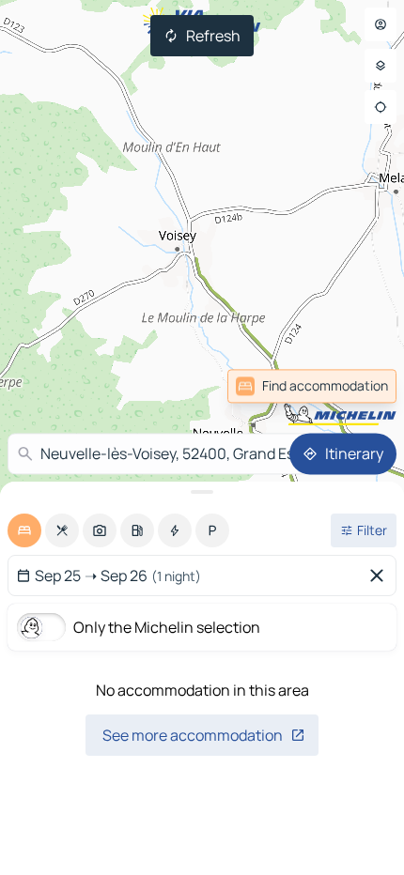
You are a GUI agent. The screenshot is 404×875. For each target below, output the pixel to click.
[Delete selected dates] (380, 575)
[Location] (380, 107)
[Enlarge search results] (202, 492)
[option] (24, 530)
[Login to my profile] (380, 24)
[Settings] (380, 66)
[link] (355, 386)
